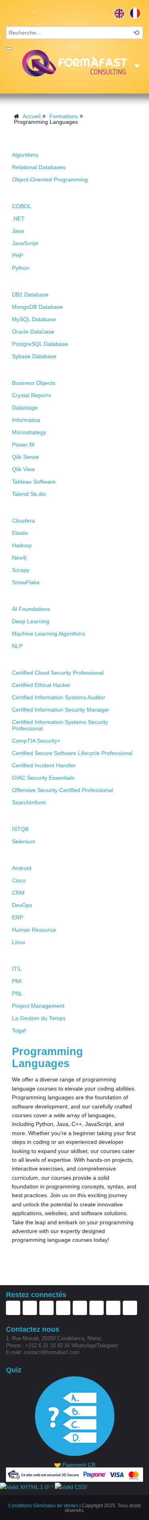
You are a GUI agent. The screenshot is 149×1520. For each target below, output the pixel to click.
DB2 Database (30, 294)
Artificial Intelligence (45, 596)
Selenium (23, 841)
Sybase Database (34, 356)
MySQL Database (34, 319)
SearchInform (29, 802)
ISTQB (20, 829)
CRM (18, 893)
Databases (28, 281)
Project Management (38, 1006)
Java (18, 231)
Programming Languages (51, 193)
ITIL (17, 969)
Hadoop (22, 545)
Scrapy (20, 570)
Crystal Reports (31, 395)
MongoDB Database (37, 307)
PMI (17, 981)
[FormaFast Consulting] (74, 63)
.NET (18, 218)
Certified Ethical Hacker (41, 685)
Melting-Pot (30, 855)
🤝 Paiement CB (74, 1464)
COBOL (21, 206)
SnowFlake (26, 582)
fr (135, 13)
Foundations (31, 142)
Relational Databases (39, 167)
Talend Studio (29, 494)
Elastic (20, 533)
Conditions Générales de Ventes (43, 1505)
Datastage (25, 407)
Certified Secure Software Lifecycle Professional (72, 753)
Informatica (26, 420)
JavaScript (25, 243)
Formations (63, 116)
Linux (18, 942)
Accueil (32, 116)
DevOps (22, 905)
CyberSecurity (34, 659)
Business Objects (33, 383)
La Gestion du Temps (39, 1018)
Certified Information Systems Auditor (58, 697)
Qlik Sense (25, 457)
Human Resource (34, 930)
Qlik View (23, 469)
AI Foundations (31, 609)
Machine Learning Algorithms (48, 633)
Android (21, 868)
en (119, 13)
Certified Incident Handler (44, 765)
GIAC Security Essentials (43, 778)
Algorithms (25, 155)
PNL (17, 993)
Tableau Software (34, 481)
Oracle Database (33, 331)
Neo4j (19, 557)
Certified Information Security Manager (60, 709)
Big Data (25, 507)
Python (20, 268)
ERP (17, 917)
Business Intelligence (45, 370)
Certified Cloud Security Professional (58, 672)
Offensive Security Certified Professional (62, 790)
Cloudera (23, 520)
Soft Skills (28, 956)
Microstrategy (29, 432)
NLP (17, 646)
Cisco (19, 880)
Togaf (19, 1030)
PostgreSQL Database (40, 344)
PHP (17, 255)
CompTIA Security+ (36, 741)
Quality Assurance (41, 816)
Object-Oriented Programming (50, 179)
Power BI (23, 444)
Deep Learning (30, 621)
